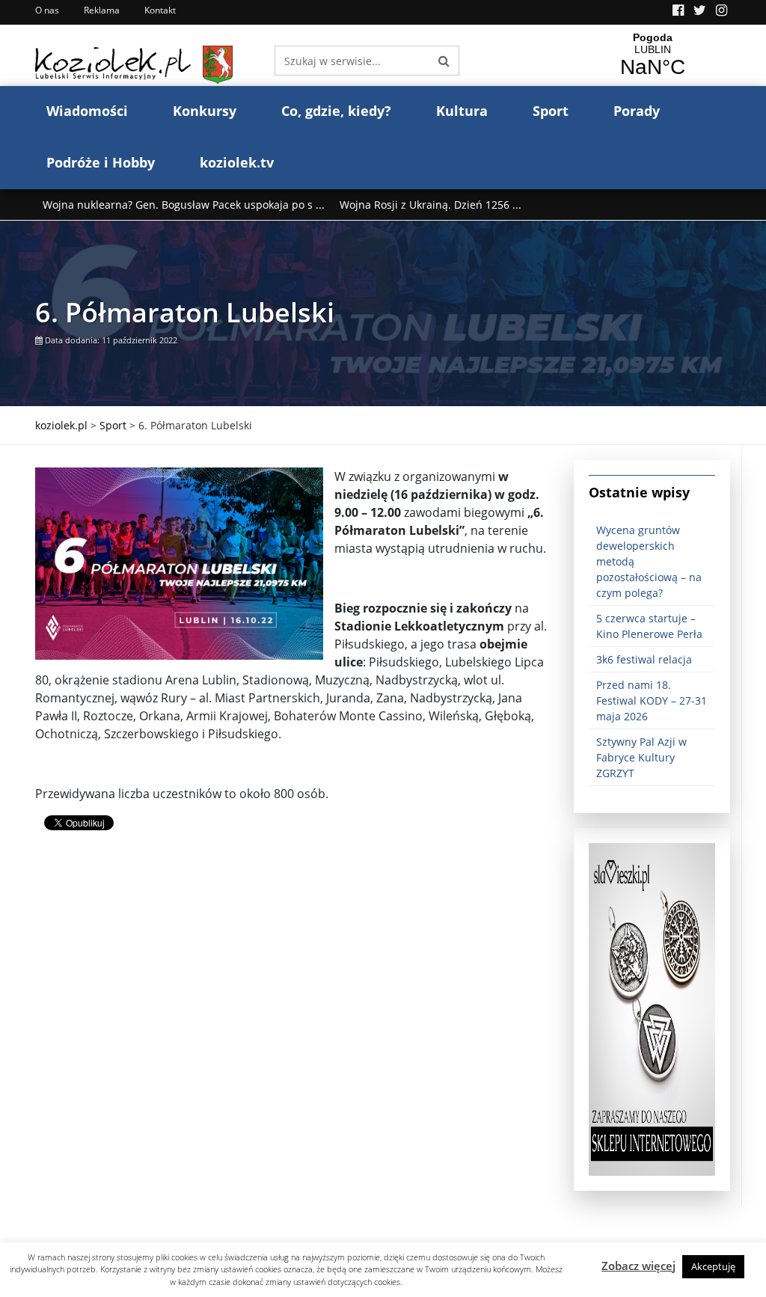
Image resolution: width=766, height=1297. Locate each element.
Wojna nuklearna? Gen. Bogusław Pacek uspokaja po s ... (184, 204)
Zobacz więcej (638, 1265)
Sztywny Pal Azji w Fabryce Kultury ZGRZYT (641, 757)
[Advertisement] (293, 974)
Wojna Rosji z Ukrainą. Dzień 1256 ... (430, 204)
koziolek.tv (237, 162)
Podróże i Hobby (100, 162)
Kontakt (160, 10)
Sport (551, 111)
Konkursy (204, 111)
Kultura (462, 111)
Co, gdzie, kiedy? (336, 111)
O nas (47, 10)
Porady (636, 111)
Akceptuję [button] (713, 1266)
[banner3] (652, 1009)
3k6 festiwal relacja (644, 659)
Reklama (102, 10)
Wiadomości (87, 111)
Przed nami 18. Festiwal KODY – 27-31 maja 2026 (651, 700)
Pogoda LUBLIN (652, 55)
